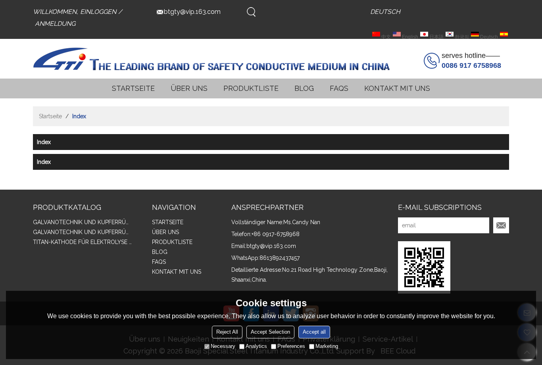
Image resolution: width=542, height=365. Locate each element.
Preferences (291, 346)
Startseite (133, 88)
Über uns (189, 88)
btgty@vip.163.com (192, 11)
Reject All (227, 332)
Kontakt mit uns (397, 88)
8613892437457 (279, 258)
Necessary (223, 346)
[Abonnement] (501, 225)
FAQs (339, 88)
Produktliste (251, 88)
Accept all (314, 332)
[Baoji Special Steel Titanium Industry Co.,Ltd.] (211, 59)
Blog (304, 88)
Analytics (256, 346)
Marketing (326, 346)
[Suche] (251, 12)
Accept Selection (270, 332)
